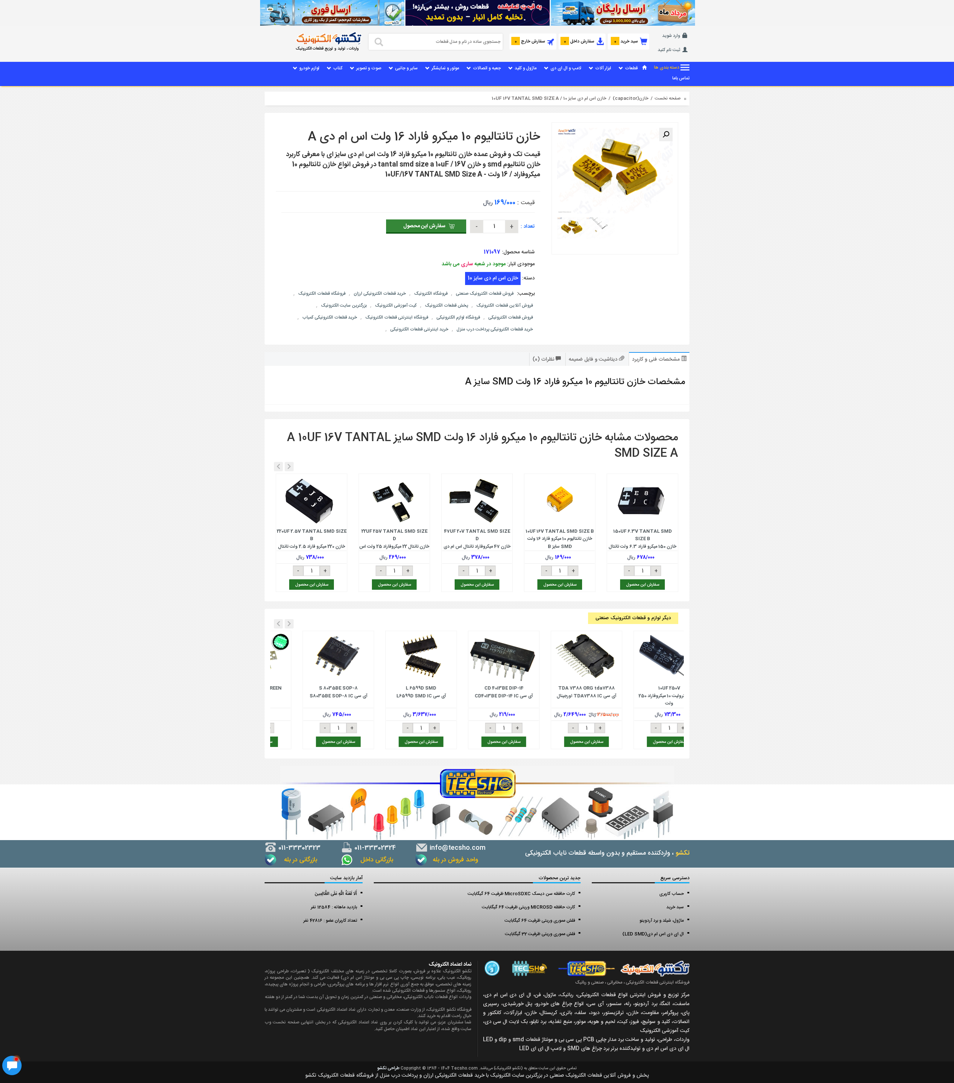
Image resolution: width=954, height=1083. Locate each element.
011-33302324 (374, 848)
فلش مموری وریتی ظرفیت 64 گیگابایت (540, 920)
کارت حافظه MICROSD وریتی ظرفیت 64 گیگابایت (528, 907)
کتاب (337, 68)
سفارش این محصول (424, 226)
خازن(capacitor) (630, 98)
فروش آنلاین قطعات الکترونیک (504, 305)
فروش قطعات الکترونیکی (510, 317)
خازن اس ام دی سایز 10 (584, 98)
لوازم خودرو (309, 68)
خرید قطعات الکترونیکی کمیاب (329, 317)
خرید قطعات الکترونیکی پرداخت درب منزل (495, 329)
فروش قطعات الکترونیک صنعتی (485, 293)
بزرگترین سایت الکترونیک (344, 305)
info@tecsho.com (457, 848)
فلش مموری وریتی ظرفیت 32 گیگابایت (540, 934)
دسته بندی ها (667, 68)
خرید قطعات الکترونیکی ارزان (380, 293)
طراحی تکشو (388, 1068)
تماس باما (680, 78)
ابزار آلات (603, 68)
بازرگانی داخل (374, 860)
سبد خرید (675, 907)
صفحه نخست (667, 98)
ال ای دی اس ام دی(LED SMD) (653, 934)
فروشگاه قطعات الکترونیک (321, 293)
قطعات (631, 68)
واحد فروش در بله (454, 860)
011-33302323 (298, 848)
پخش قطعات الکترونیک (446, 305)
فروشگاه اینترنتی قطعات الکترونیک (396, 317)
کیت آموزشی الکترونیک (396, 305)
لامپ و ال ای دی (565, 68)
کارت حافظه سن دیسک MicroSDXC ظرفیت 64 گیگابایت (521, 893)
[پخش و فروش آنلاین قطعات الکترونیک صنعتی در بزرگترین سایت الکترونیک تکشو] (622, 13)
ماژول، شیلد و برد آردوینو (661, 920)
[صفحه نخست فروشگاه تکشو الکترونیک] (644, 68)
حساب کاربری (671, 893)
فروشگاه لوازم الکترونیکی (458, 317)
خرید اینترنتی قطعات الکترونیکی (419, 329)
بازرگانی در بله (299, 860)
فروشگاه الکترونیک (431, 293)
